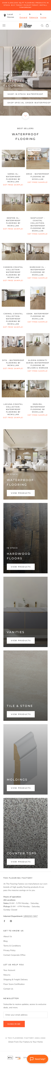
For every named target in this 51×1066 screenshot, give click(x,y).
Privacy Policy (9, 950)
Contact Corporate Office (14, 955)
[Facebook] (4, 921)
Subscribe (14, 1024)
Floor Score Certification (14, 984)
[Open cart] (47, 25)
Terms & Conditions (12, 945)
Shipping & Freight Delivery (15, 979)
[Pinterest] (11, 921)
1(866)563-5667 (30, 916)
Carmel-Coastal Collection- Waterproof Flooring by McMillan (13, 319)
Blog (5, 941)
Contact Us (8, 988)
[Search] (42, 25)
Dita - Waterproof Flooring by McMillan (13, 362)
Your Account (9, 970)
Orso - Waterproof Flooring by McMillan (37, 176)
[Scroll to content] (25, 115)
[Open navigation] (4, 25)
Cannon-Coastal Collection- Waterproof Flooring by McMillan (13, 272)
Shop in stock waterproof (25, 94)
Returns (6, 975)
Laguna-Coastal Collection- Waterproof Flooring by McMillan (13, 409)
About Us (7, 936)
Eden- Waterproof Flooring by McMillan (38, 316)
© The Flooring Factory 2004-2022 (25, 1038)
